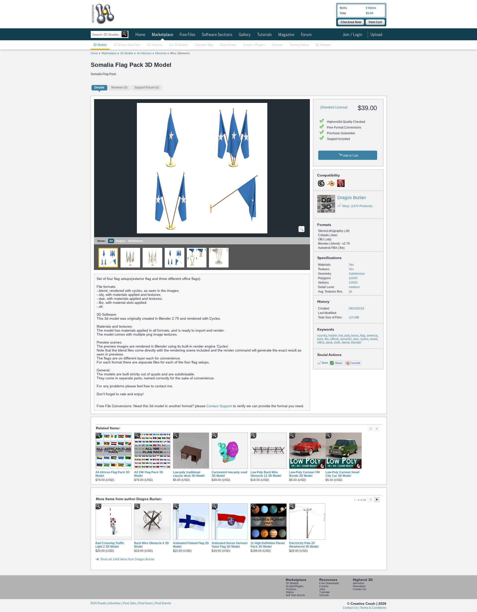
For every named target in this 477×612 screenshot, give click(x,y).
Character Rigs (204, 45)
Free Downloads (329, 583)
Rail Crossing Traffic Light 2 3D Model (109, 544)
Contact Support (219, 406)
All (111, 240)
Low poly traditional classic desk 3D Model (189, 474)
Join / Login (352, 35)
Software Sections (217, 35)
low (340, 335)
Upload (376, 35)
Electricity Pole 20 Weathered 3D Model (303, 544)
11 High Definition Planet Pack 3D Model (267, 544)
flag (362, 335)
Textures (277, 45)
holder (332, 335)
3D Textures (154, 45)
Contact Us (359, 589)
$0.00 (369, 13)
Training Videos (299, 45)
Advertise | (115, 603)
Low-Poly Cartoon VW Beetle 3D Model (304, 474)
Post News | (146, 603)
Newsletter (359, 586)
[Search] (124, 34)
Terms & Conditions (373, 608)
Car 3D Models (178, 45)
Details (99, 87)
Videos (290, 592)
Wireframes (135, 240)
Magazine (286, 35)
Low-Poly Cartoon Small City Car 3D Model (342, 474)
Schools (324, 595)
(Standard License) (333, 107)
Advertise (358, 583)
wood (373, 339)
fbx (327, 339)
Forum (306, 35)
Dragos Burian (351, 197)
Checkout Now (351, 22)
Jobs (322, 589)
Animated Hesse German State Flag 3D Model (229, 544)
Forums (324, 586)
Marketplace (162, 35)
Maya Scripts (228, 45)
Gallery (245, 35)
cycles (364, 339)
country (322, 335)
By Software (323, 45)
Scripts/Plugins (295, 586)
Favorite (355, 362)
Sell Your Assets (295, 595)
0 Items (371, 8)
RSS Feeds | (99, 603)
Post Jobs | (130, 603)
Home (140, 35)
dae (355, 339)
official (334, 339)
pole (320, 339)
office (320, 342)
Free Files (187, 35)
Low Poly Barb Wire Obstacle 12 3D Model (265, 474)
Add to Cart (350, 155)
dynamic (346, 339)
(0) (119, 87)
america (372, 335)
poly (347, 335)
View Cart (375, 22)
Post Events (163, 603)
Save (325, 362)
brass (355, 335)
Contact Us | (351, 608)
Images (120, 240)
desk (329, 342)
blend (346, 342)
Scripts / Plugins (254, 45)
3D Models (100, 45)
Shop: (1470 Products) (357, 206)
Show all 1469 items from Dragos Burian (127, 559)
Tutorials (264, 35)
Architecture (144, 53)
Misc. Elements (180, 53)
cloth (337, 342)
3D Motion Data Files (127, 45)
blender (356, 342)
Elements (160, 53)
